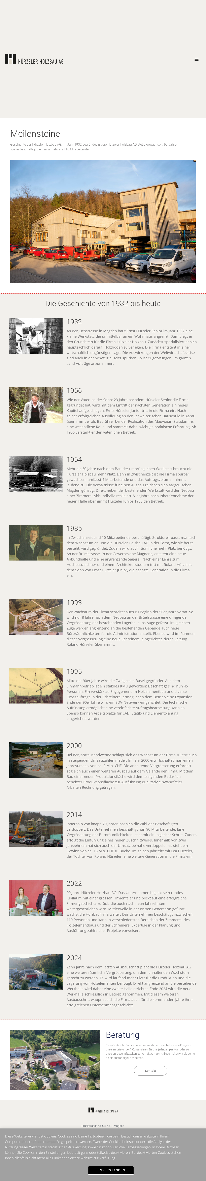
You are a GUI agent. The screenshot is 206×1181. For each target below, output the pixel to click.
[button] (196, 59)
